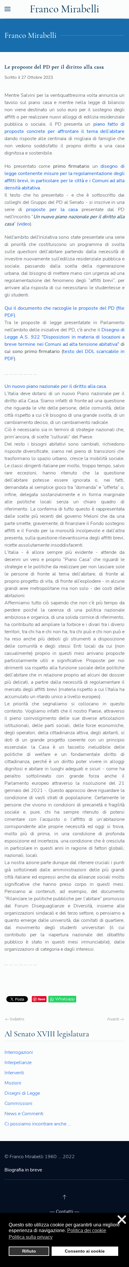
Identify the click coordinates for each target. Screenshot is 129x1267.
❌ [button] (122, 1220)
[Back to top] (64, 1196)
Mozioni (12, 1083)
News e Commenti (24, 1113)
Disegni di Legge (22, 1093)
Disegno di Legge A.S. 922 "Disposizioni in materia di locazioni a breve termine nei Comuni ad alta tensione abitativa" (64, 337)
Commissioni (18, 1103)
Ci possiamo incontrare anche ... (37, 1124)
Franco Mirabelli (64, 8)
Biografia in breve (23, 1170)
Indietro (16, 1019)
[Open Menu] (7, 9)
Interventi (14, 1072)
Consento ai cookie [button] (85, 1251)
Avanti (113, 1019)
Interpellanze (18, 1062)
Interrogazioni (18, 1052)
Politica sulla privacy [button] (30, 1237)
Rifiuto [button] (29, 1251)
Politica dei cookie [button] (86, 1230)
